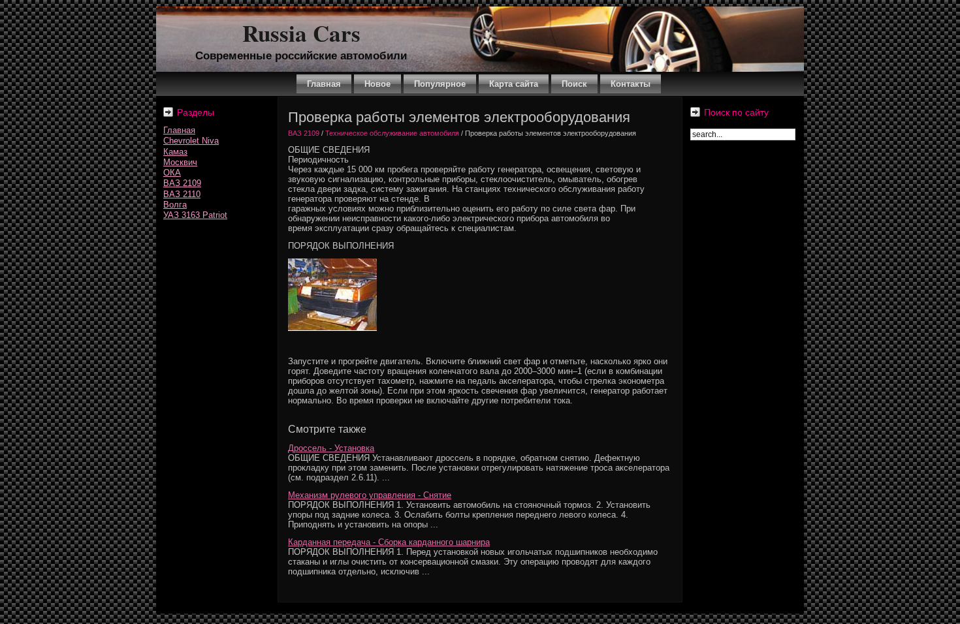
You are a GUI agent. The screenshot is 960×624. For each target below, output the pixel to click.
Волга (175, 205)
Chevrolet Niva (191, 141)
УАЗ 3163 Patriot (195, 215)
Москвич (180, 162)
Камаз (175, 152)
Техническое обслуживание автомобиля (392, 133)
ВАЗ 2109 (182, 183)
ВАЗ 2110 (181, 194)
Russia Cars (301, 33)
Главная (179, 130)
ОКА (172, 173)
